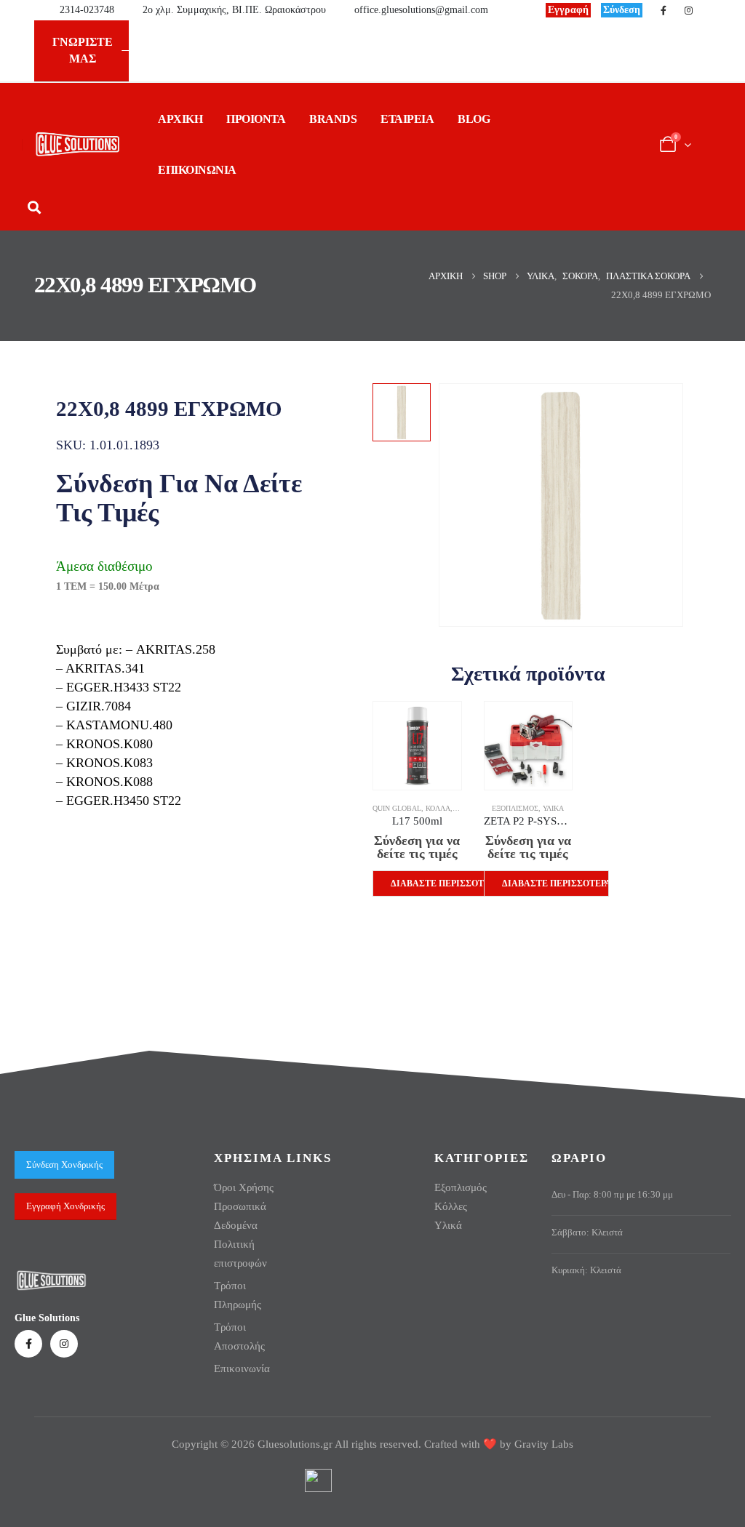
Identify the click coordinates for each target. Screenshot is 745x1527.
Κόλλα (438, 808)
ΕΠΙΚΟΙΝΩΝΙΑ (197, 170)
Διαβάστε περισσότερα (444, 883)
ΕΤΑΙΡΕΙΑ (407, 119)
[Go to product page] (417, 746)
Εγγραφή (568, 9)
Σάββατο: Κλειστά (587, 1232)
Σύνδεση (621, 9)
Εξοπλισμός (515, 808)
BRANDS (332, 119)
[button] (34, 208)
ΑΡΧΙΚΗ (180, 119)
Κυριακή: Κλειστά (586, 1270)
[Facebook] (663, 10)
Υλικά (553, 808)
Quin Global (396, 808)
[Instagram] (688, 10)
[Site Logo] (77, 144)
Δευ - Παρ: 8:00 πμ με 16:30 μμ (612, 1195)
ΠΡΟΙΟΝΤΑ (255, 119)
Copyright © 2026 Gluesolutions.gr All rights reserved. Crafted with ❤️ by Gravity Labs (372, 1444)
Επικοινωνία (242, 1368)
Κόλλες (450, 1206)
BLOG (474, 119)
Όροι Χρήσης (244, 1187)
